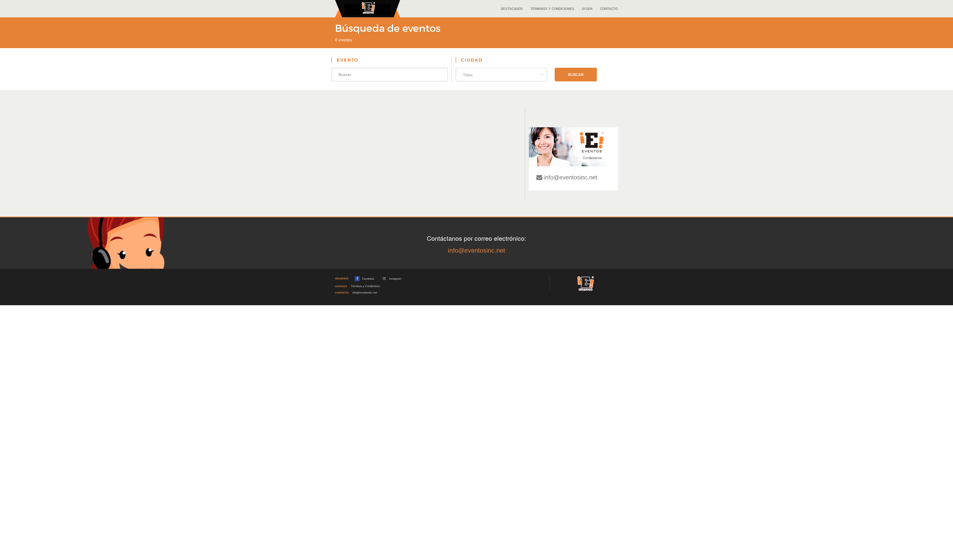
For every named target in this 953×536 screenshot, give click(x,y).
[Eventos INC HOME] (367, 8)
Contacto (609, 9)
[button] (501, 74)
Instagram (394, 278)
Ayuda (587, 9)
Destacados (512, 9)
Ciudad (472, 59)
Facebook (367, 278)
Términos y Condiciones (552, 9)
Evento (348, 59)
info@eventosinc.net (569, 177)
